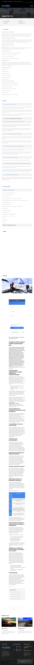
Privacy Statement (13, 325)
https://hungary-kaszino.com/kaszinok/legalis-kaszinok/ (14, 403)
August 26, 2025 (12, 586)
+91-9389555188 (10, 1)
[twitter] (22, 2)
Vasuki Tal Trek (4, 628)
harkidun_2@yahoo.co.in (18, 1)
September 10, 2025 (12, 339)
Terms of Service (18, 324)
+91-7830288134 (5, 1)
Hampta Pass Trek (21, 628)
